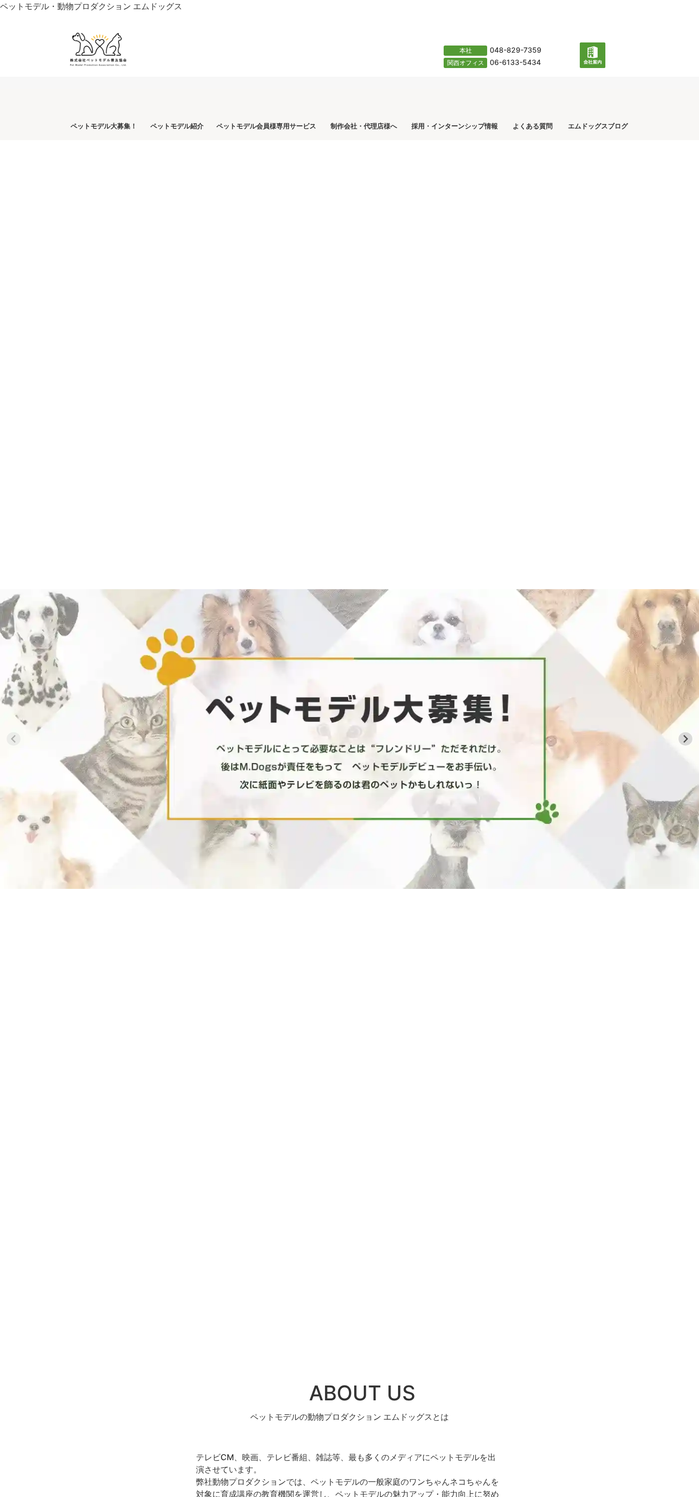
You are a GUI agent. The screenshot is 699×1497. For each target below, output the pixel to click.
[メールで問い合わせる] (565, 66)
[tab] (263, 1330)
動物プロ (324, 1417)
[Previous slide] (13, 739)
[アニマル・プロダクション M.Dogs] (343, 71)
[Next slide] (685, 739)
